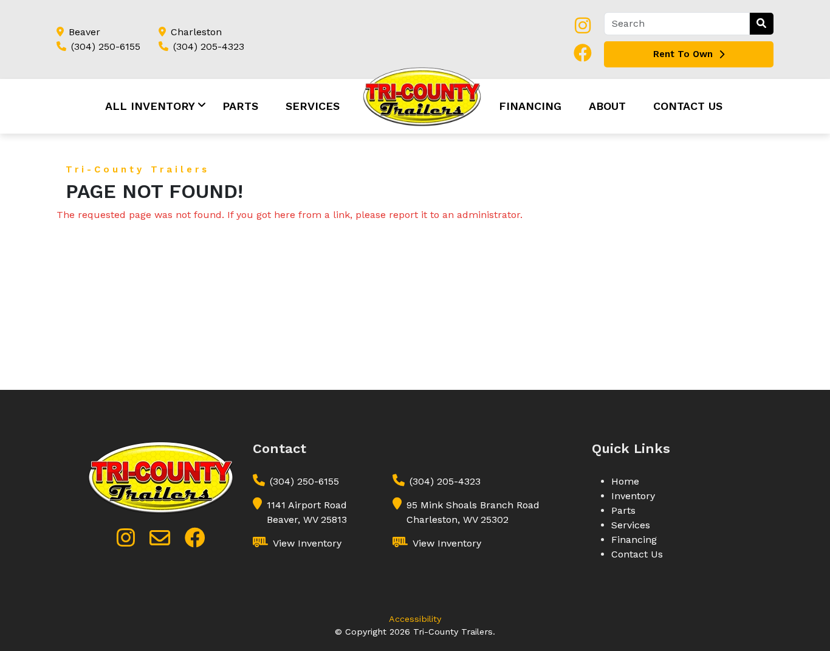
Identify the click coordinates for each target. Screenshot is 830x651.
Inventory (633, 496)
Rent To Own (683, 54)
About (607, 106)
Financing (530, 106)
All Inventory (150, 106)
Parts (240, 106)
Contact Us (687, 106)
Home (625, 481)
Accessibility (415, 619)
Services (313, 106)
